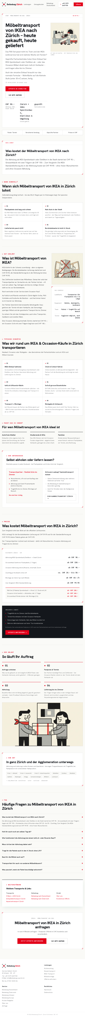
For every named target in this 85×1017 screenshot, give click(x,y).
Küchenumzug (48, 968)
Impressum (47, 990)
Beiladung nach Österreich (40, 899)
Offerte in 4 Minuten (17, 89)
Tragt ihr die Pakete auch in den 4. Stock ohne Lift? (42, 850)
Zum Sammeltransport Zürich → (60, 497)
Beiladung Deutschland (51, 4)
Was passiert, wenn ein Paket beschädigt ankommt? (42, 869)
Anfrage (4, 1006)
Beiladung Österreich (9, 992)
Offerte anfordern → (17, 632)
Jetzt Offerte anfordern (32, 941)
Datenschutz (48, 992)
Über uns (59, 896)
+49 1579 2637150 (65, 4)
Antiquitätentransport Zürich (15, 899)
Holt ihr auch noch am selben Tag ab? (42, 831)
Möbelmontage (49, 976)
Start (6, 15)
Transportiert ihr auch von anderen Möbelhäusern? (42, 863)
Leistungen (27, 4)
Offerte (78, 4)
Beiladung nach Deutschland (40, 896)
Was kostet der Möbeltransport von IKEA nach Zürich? (42, 817)
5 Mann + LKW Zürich (13, 896)
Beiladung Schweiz (8, 995)
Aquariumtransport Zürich (15, 901)
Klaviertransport (49, 971)
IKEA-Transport (49, 974)
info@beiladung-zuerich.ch (15, 978)
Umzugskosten (39, 4)
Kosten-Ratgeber (7, 1000)
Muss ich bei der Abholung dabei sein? (42, 844)
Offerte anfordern (50, 979)
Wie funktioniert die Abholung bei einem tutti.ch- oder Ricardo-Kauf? (42, 838)
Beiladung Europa (8, 998)
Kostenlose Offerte (62, 899)
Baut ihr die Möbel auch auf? (42, 857)
